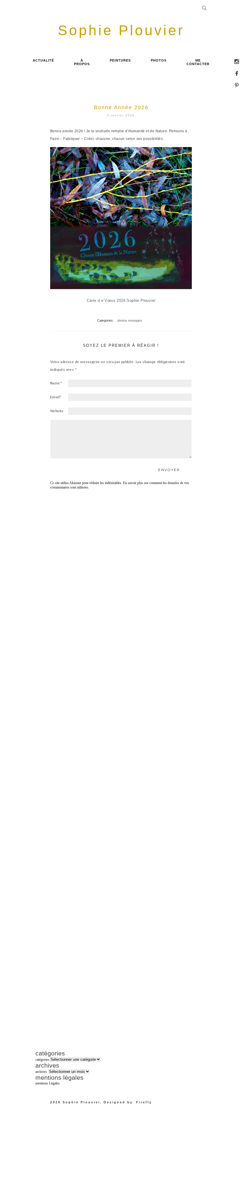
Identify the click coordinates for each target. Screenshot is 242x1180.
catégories (42, 1060)
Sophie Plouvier (81, 1102)
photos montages (129, 320)
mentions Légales (47, 1083)
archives (41, 1072)
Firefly (144, 1102)
